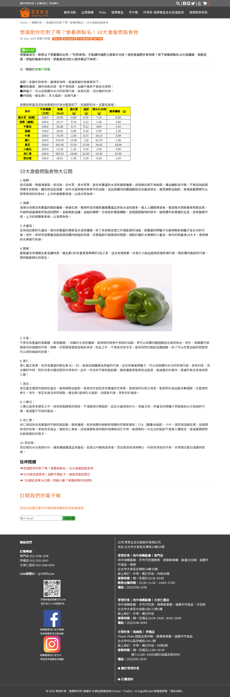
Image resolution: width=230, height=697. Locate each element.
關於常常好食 (27, 3)
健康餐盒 (117, 12)
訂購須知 (42, 3)
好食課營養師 (84, 38)
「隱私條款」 (176, 691)
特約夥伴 (54, 3)
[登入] (199, 3)
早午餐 (133, 12)
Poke (102, 12)
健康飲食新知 (198, 12)
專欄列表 (36, 22)
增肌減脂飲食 (69, 38)
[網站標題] (34, 12)
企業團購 (87, 12)
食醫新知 (57, 38)
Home (24, 22)
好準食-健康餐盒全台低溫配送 (163, 12)
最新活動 (70, 12)
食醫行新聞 (97, 38)
